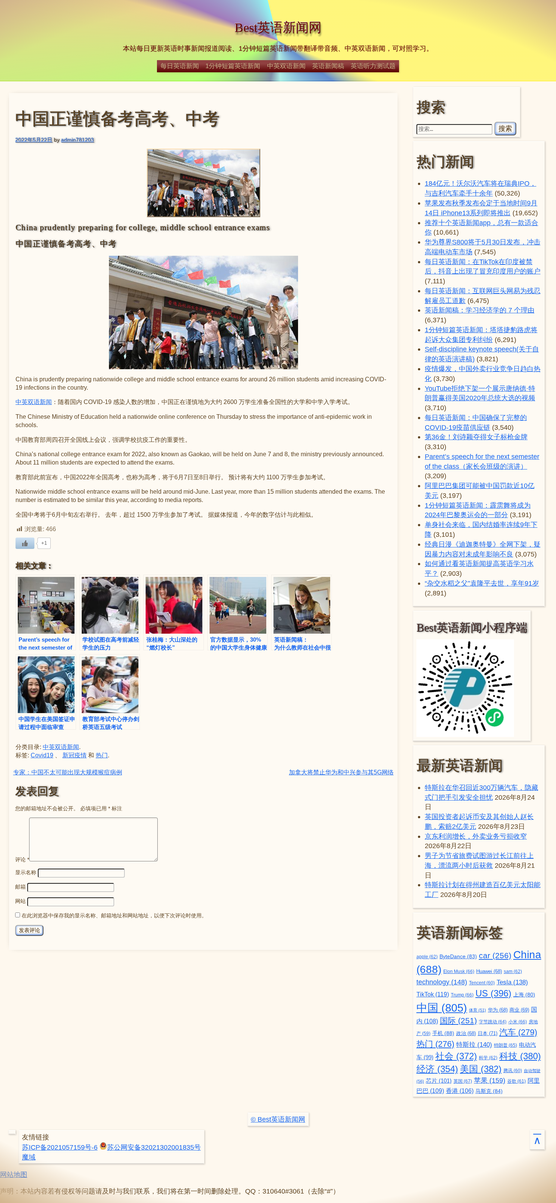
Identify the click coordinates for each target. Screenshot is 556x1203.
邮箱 (20, 887)
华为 (498, 1010)
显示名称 (25, 872)
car (495, 955)
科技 (520, 1056)
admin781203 (77, 140)
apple (427, 956)
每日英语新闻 (179, 66)
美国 (481, 1069)
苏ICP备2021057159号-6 (60, 1147)
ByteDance (458, 956)
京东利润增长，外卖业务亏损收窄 (476, 836)
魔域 (29, 1157)
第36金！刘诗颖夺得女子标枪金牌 (476, 437)
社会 (456, 1056)
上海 (524, 995)
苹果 (489, 1080)
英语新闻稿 (328, 66)
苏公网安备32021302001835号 (154, 1147)
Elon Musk (458, 971)
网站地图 (13, 1174)
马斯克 (489, 1091)
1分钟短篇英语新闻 (232, 66)
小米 (517, 1021)
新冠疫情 (74, 755)
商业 (519, 1010)
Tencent (482, 982)
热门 (102, 755)
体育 (477, 1010)
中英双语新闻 (286, 66)
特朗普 (505, 1045)
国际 (458, 1020)
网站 (20, 901)
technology (441, 982)
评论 (22, 859)
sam (513, 971)
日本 (487, 1033)
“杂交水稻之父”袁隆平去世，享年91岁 (482, 583)
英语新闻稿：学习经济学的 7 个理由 (479, 310)
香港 (460, 1091)
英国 (462, 1081)
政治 (466, 1033)
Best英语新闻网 (278, 27)
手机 (443, 1033)
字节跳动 (492, 1021)
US (493, 993)
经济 (437, 1069)
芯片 (439, 1080)
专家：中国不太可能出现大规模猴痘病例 (67, 772)
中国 (441, 1007)
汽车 (518, 1032)
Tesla (512, 982)
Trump (462, 995)
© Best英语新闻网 (278, 1119)
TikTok (432, 994)
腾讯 (512, 1070)
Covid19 (42, 755)
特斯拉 (474, 1044)
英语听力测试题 (373, 66)
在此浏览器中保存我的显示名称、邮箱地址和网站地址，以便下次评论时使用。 (114, 915)
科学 (488, 1057)
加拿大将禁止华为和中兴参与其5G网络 (341, 772)
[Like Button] (25, 543)
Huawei (489, 971)
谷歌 (516, 1081)
